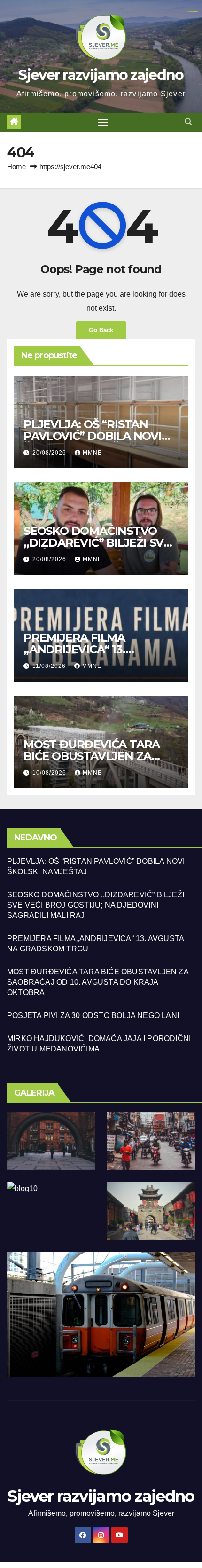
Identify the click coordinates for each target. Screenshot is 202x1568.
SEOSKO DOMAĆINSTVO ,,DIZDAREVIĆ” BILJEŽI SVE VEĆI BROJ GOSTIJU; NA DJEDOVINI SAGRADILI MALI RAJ (95, 905)
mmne (92, 452)
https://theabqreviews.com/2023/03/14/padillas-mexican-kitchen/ (188, 11)
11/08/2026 (50, 666)
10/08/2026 (50, 772)
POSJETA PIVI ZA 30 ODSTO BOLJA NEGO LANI (93, 1015)
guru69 (196, 11)
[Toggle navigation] (103, 122)
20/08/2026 (50, 452)
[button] (188, 122)
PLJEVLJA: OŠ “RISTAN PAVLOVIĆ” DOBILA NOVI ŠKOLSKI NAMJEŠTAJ (92, 436)
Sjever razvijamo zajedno (100, 75)
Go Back (101, 330)
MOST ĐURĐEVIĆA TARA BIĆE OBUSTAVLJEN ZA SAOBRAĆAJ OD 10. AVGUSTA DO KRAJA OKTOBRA (97, 982)
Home (16, 167)
